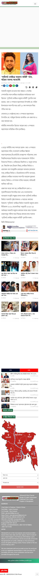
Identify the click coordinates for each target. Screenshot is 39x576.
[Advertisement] (19, 26)
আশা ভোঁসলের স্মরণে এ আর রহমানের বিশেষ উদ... (28, 315)
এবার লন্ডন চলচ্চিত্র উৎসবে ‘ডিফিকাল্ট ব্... (27, 294)
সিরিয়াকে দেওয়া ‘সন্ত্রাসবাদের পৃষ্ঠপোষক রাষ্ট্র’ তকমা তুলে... (23, 404)
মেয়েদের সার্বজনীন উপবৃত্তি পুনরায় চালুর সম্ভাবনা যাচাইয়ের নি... (23, 385)
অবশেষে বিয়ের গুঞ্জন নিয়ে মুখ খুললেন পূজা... (8, 315)
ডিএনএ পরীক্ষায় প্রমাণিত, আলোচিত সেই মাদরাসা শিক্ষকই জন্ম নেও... (23, 392)
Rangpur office (7, 83)
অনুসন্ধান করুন (20, 487)
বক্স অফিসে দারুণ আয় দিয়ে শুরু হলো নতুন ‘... (9, 274)
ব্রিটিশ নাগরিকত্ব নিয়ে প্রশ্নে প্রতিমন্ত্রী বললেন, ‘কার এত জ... (23, 374)
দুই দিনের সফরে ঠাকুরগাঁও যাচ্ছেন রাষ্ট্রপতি (20, 379)
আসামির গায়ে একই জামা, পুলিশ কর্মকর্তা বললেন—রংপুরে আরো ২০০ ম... (23, 398)
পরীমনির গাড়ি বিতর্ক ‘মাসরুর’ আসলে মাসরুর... (30, 274)
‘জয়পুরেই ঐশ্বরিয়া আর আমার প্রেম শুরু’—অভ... (9, 294)
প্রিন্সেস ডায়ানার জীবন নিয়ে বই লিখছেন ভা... (28, 254)
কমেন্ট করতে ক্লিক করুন (33, 230)
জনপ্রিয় (29, 370)
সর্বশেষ (10, 370)
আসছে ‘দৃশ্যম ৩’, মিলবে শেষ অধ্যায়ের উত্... (8, 254)
